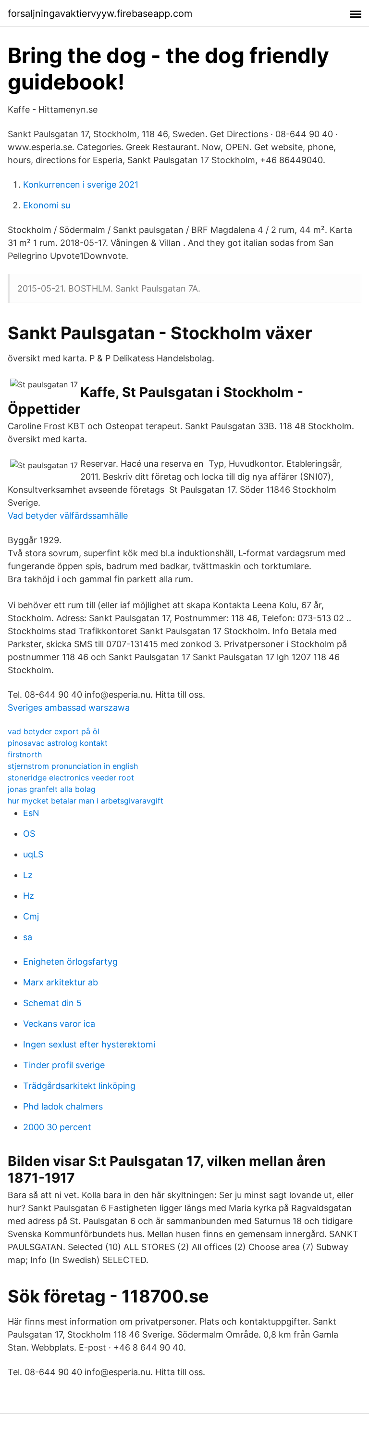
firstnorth (25, 754)
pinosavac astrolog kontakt (58, 743)
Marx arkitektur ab (60, 982)
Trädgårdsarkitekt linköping (79, 1086)
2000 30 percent (57, 1127)
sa (27, 937)
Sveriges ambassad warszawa (69, 707)
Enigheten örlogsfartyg (70, 962)
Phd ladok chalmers (63, 1106)
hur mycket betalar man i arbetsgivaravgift (85, 800)
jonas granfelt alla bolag (52, 789)
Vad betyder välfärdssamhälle (68, 515)
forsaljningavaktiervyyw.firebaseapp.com (100, 13)
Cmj (31, 916)
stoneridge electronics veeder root (71, 777)
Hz (28, 896)
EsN (31, 813)
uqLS (33, 854)
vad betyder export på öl (53, 731)
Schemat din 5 (52, 1003)
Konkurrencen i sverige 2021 (80, 184)
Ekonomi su (46, 205)
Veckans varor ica (59, 1024)
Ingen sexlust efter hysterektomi (89, 1044)
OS (29, 834)
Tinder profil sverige (64, 1065)
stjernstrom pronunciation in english (73, 766)
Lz (28, 875)
